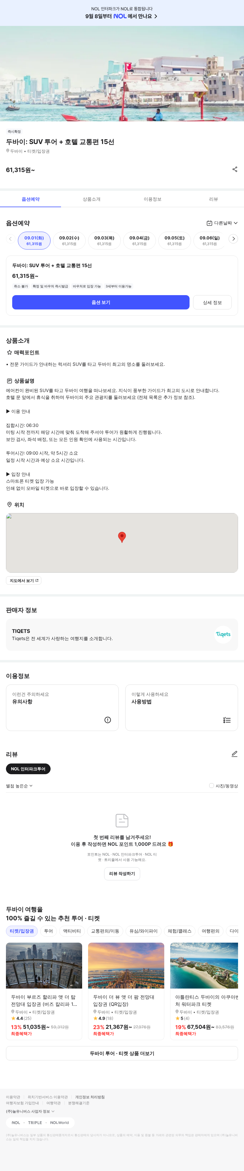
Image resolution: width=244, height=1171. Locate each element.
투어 (48, 931)
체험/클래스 (180, 931)
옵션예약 (31, 199)
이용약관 (13, 1097)
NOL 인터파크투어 (28, 768)
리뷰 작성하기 (122, 873)
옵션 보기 (101, 302)
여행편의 (211, 931)
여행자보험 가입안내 (22, 1103)
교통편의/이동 (105, 931)
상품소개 (92, 199)
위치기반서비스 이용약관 (48, 1097)
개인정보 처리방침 (90, 1097)
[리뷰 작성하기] (234, 754)
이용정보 (153, 199)
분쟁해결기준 (79, 1103)
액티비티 (72, 931)
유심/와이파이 (143, 931)
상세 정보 (212, 302)
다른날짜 (223, 223)
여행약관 (53, 1103)
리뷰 (213, 199)
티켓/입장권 (22, 931)
